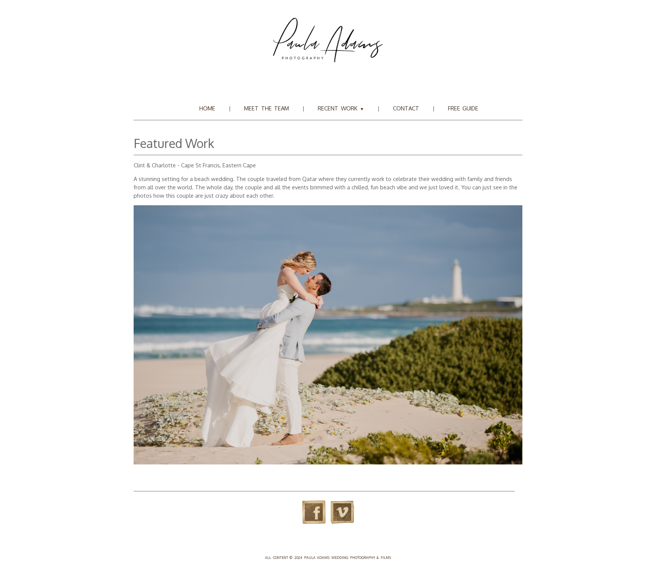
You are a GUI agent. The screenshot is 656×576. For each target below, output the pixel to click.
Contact (406, 108)
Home (207, 108)
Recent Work (341, 108)
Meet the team (266, 108)
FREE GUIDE (463, 108)
